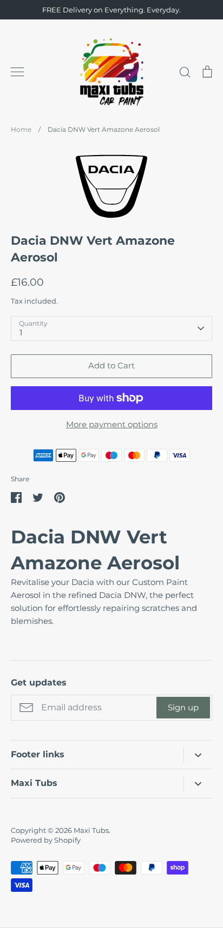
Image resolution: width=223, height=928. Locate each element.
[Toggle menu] (17, 71)
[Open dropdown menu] (197, 755)
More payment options (112, 424)
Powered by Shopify (46, 840)
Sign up (183, 707)
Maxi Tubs (91, 830)
